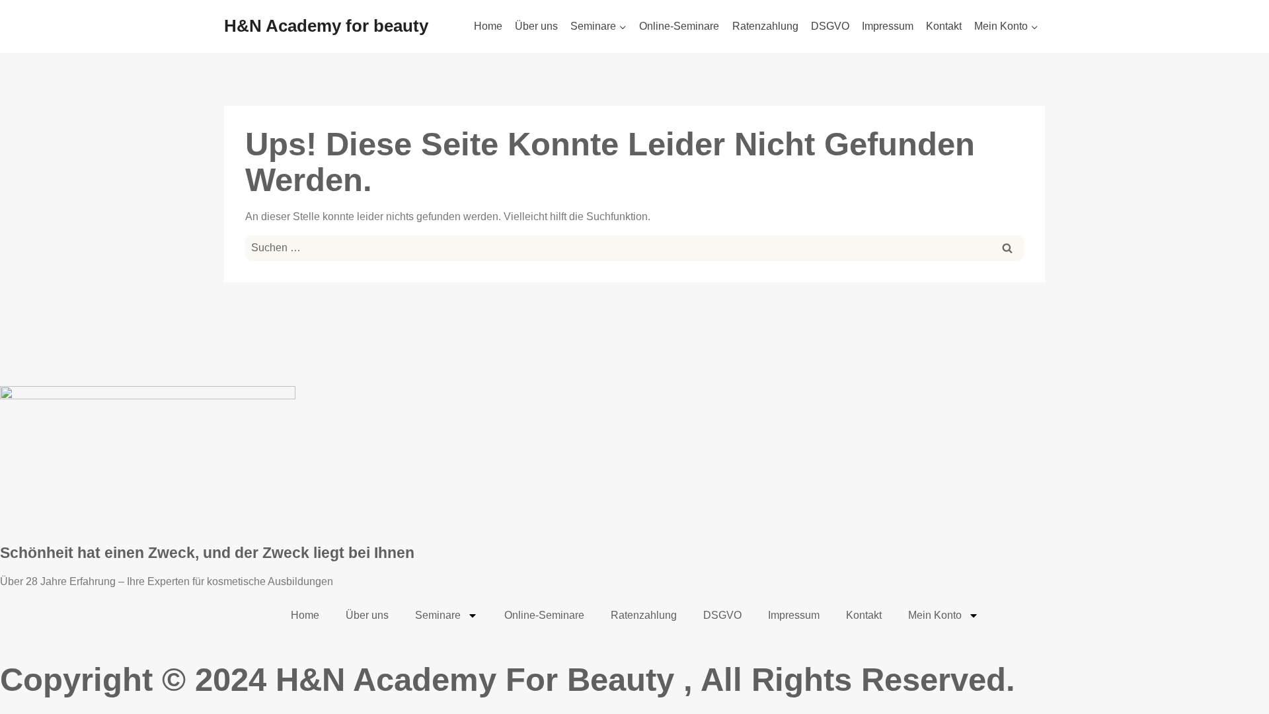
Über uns (536, 26)
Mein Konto (935, 615)
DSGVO (830, 26)
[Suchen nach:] (634, 247)
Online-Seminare (679, 26)
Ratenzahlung (765, 26)
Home (488, 26)
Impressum (887, 26)
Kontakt (944, 26)
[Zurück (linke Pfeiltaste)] (23, 357)
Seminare (438, 615)
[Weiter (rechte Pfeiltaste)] (1246, 357)
